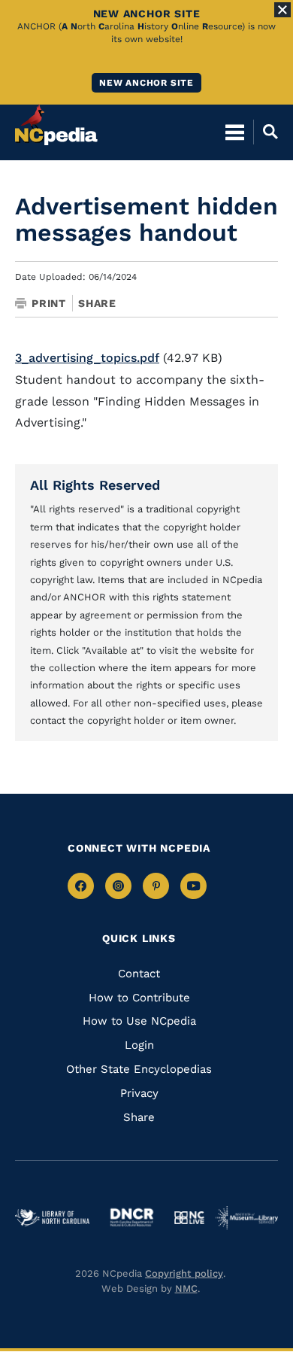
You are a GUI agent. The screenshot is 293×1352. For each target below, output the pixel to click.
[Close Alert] (282, 9)
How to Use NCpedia (139, 1021)
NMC (186, 1288)
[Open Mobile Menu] (234, 132)
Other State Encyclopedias (139, 1069)
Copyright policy (184, 1273)
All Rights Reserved (95, 485)
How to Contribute (139, 997)
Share (97, 303)
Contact (139, 973)
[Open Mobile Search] (265, 132)
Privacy (139, 1093)
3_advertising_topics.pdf (87, 358)
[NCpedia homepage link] (56, 125)
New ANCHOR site (146, 82)
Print (49, 303)
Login (139, 1045)
